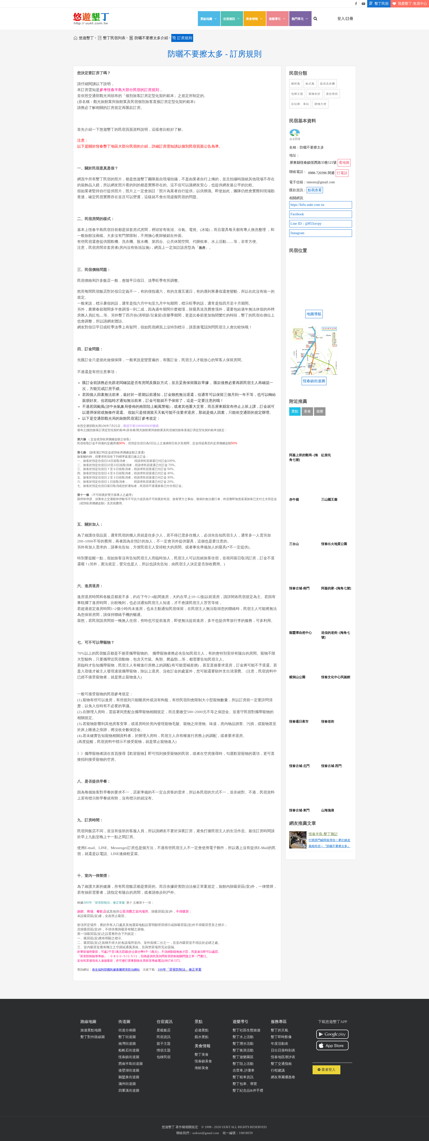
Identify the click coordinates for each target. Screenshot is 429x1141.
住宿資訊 (229, 19)
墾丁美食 (202, 1054)
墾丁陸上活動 (243, 1064)
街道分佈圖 (127, 1030)
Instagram (297, 233)
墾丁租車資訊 (243, 1077)
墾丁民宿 (382, 3)
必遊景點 (202, 1030)
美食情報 (252, 19)
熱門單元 (298, 19)
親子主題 (164, 1044)
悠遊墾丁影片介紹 (363, 3)
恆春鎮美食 (203, 1061)
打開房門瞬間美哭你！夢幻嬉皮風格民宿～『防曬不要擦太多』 (329, 843)
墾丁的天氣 (279, 1030)
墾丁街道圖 (127, 1037)
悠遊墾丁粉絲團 (356, 3)
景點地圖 (206, 19)
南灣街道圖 (127, 1044)
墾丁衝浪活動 (243, 1050)
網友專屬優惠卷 (283, 1077)
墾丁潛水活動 (243, 1044)
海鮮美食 (202, 1068)
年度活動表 (279, 1044)
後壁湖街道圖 (128, 1070)
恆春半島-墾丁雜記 (323, 834)
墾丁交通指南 (281, 1064)
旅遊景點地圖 (90, 1030)
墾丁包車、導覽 (245, 1084)
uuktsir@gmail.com (205, 1133)
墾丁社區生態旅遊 (246, 1030)
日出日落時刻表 (283, 1050)
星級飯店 (164, 1030)
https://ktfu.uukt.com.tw (307, 205)
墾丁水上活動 (243, 1037)
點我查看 (315, 190)
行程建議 (278, 1070)
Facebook (297, 214)
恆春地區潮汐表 (283, 1057)
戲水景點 (202, 1037)
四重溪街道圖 (128, 1090)
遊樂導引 (275, 19)
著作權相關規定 (187, 1127)
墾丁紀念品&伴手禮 (248, 1090)
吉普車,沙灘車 (243, 1070)
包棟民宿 (164, 1057)
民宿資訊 (164, 1037)
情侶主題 (164, 1050)
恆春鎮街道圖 (128, 1057)
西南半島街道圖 (130, 1064)
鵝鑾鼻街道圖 (128, 1077)
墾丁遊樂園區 (243, 1057)
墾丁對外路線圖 (92, 1037)
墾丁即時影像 (281, 1037)
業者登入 (328, 1070)
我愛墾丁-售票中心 (412, 3)
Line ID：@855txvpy (306, 223)
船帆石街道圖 (128, 1050)
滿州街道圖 (127, 1084)
